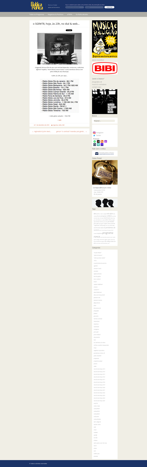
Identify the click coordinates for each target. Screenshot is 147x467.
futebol (95, 313)
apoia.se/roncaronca (54, 7)
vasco (95, 445)
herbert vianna (99, 221)
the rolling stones (109, 241)
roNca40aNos (97, 419)
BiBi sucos (96, 214)
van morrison (104, 243)
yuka (108, 243)
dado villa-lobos (100, 218)
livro (95, 340)
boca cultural (97, 279)
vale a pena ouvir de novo (100, 443)
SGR (63, 125)
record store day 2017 (99, 379)
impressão (96, 326)
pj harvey (108, 230)
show (95, 430)
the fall (98, 241)
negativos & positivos (99, 350)
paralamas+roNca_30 (99, 353)
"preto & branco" (98, 255)
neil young (102, 225)
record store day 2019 (99, 385)
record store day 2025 (99, 400)
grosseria (96, 316)
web (60, 120)
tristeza (95, 440)
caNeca (109, 216)
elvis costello (102, 220)
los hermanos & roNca (99, 342)
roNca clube (97, 406)
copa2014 (96, 289)
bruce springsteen (102, 216)
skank (112, 239)
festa (95, 305)
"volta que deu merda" (99, 258)
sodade (95, 432)
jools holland (97, 334)
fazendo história (98, 300)
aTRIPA (69, 14)
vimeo (95, 448)
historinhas (96, 321)
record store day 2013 (99, 369)
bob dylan (110, 214)
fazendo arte (97, 297)
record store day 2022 (99, 393)
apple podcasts (97, 274)
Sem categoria (97, 422)
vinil (95, 451)
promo (95, 363)
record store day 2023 (99, 395)
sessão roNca (97, 424)
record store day (103, 237)
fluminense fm (97, 308)
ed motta (98, 220)
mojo (95, 348)
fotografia (96, 311)
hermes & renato (98, 319)
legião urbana (107, 223)
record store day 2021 (99, 390)
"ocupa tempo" (97, 252)
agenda (96, 266)
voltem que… (97, 453)
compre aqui (96, 87)
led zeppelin (101, 223)
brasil (95, 282)
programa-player (98, 361)
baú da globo (97, 276)
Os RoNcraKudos (82, 14)
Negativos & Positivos (55, 14)
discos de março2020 (99, 295)
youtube (96, 456)
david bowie (107, 218)
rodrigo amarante (100, 239)
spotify (95, 435)
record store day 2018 (99, 382)
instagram (96, 329)
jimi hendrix (111, 221)
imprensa (96, 324)
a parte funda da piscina (100, 263)
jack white (105, 221)
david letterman (98, 292)
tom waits (98, 243)
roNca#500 (97, 411)
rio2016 (96, 403)
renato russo (109, 237)
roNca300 (96, 416)
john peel (96, 223)
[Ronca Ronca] (37, 6)
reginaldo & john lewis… (41, 131)
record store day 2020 (99, 387)
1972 (95, 260)
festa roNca (108, 220)
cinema (95, 287)
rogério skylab (107, 239)
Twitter (98, 135)
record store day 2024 (99, 398)
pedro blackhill (97, 356)
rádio (60, 125)
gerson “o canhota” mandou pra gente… (71, 131)
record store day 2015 (99, 374)
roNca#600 (97, 414)
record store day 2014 (99, 371)
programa (55, 125)
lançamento (97, 337)
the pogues (102, 241)
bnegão (104, 213)
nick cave (107, 225)
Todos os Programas (36, 14)
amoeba (96, 271)
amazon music (97, 268)
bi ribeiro (101, 213)
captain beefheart (98, 284)
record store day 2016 (99, 377)
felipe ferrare (97, 303)
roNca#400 (97, 408)
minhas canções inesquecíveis (101, 345)
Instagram (99, 132)
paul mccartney (102, 230)
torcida (95, 438)
